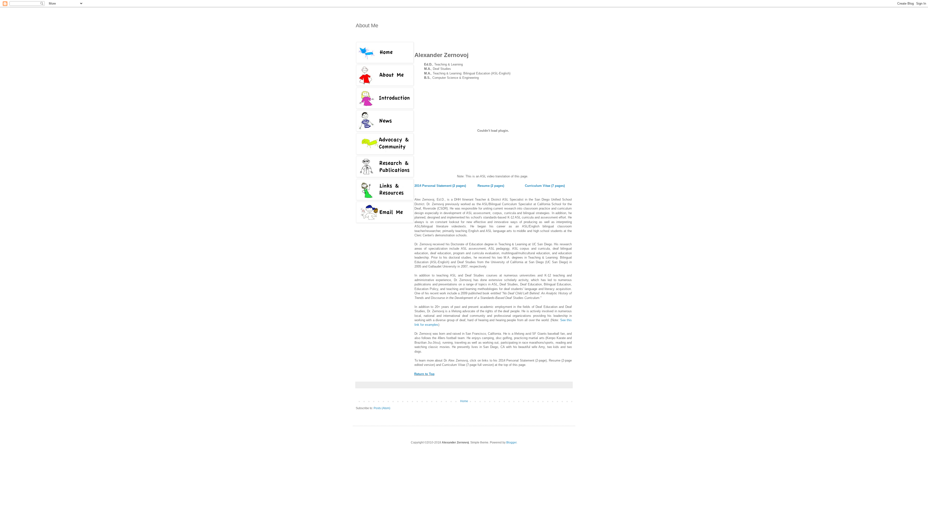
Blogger (511, 442)
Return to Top (424, 374)
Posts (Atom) (382, 408)
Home (464, 401)
